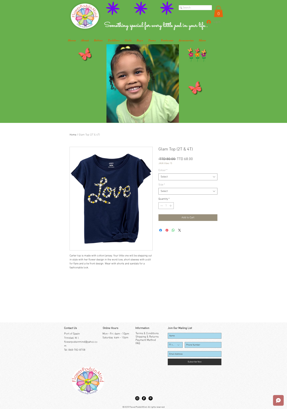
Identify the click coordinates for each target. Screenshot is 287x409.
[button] (218, 11)
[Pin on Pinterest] (167, 230)
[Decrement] (161, 206)
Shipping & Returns (147, 337)
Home (73, 134)
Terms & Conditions (147, 333)
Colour (162, 170)
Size (161, 184)
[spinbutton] (166, 206)
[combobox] (187, 176)
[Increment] (171, 206)
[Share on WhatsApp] (173, 230)
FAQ (138, 343)
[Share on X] (180, 230)
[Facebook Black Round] (144, 398)
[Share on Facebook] (161, 230)
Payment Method (146, 340)
